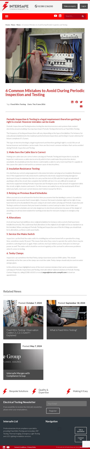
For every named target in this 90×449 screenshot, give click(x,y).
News (13, 25)
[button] (6, 16)
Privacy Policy (31, 447)
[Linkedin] (60, 16)
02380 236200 (45, 6)
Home (7, 25)
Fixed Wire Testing (18, 104)
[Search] (82, 16)
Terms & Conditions (20, 447)
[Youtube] (56, 16)
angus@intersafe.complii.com (54, 272)
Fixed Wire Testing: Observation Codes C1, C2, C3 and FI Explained (22, 333)
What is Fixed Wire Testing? (63, 330)
